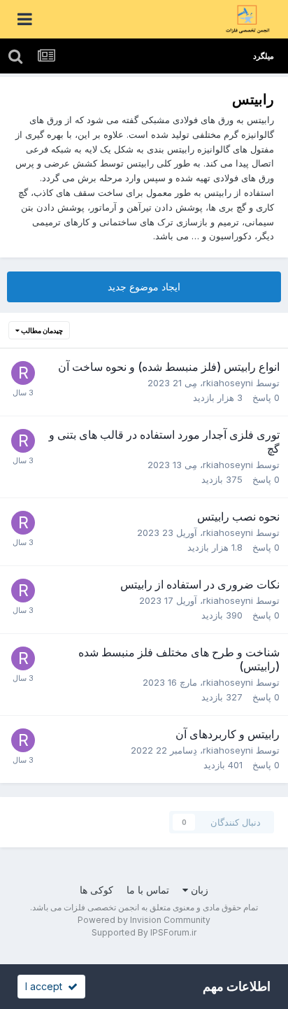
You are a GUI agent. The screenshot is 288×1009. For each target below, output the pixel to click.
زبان (198, 890)
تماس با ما (148, 890)
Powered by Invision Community (144, 920)
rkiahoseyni (228, 382)
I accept (46, 986)
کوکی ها (96, 890)
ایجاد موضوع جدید (144, 286)
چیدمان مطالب (41, 330)
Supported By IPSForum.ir (144, 932)
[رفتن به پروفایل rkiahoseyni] (23, 373)
